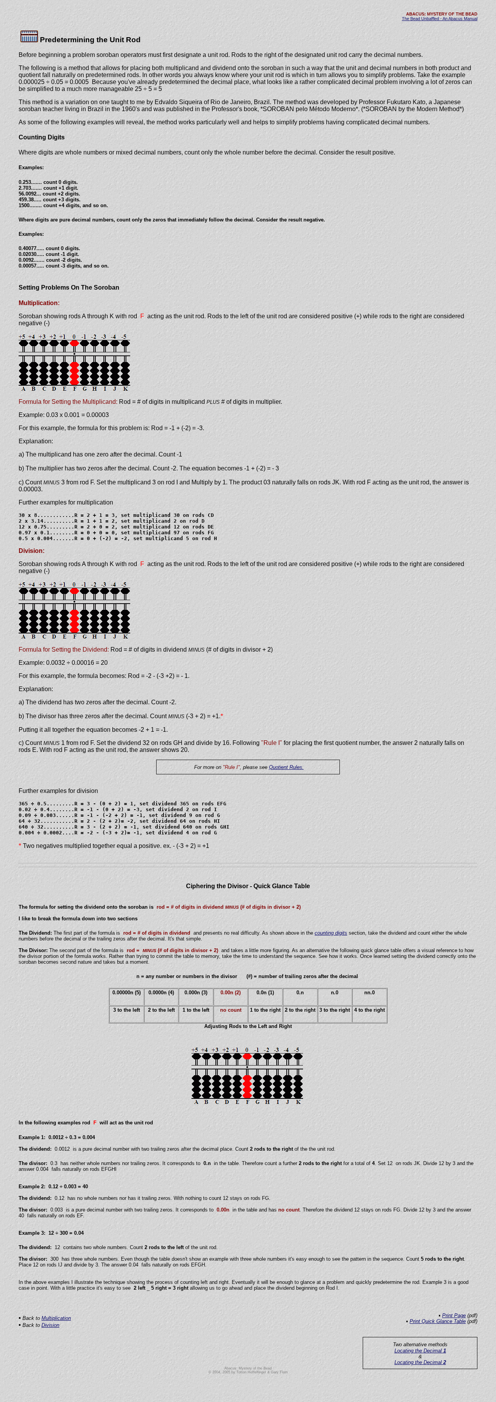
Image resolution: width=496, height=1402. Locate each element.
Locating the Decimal (420, 1351)
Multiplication (56, 1318)
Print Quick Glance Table (438, 1321)
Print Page (454, 1315)
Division (50, 1325)
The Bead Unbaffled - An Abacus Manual (439, 18)
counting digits (331, 933)
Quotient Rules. (286, 767)
